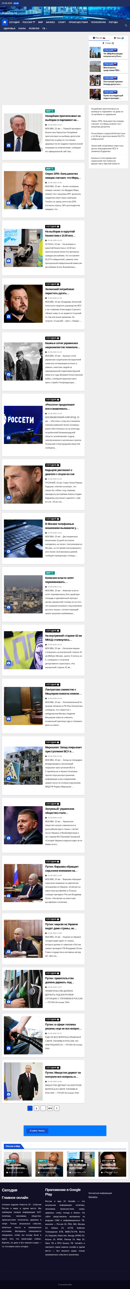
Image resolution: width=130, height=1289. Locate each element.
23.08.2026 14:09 (55, 756)
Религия (34, 28)
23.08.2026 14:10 (55, 645)
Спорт (62, 22)
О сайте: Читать (37, 1131)
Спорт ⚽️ (109, 43)
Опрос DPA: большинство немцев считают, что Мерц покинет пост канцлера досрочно (107, 124)
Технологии (98, 22)
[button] (126, 25)
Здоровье (9, 28)
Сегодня (14, 22)
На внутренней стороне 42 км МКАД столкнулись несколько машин (63, 639)
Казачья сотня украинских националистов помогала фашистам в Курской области (64, 347)
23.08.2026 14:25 (55, 125)
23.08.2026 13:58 (55, 875)
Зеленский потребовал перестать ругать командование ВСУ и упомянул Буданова (107, 148)
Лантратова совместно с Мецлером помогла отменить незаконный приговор (63, 693)
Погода (113, 22)
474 (50, 1108)
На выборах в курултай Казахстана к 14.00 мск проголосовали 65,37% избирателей (108, 136)
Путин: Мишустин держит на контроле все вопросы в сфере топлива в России (63, 1076)
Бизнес (50, 22)
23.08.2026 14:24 (55, 240)
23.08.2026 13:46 (55, 1081)
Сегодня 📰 (52, 226)
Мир (40, 22)
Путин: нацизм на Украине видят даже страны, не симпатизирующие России (62, 928)
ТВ (44, 28)
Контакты (93, 1197)
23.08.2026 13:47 (55, 987)
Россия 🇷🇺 (29, 22)
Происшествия (78, 22)
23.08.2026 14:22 (55, 479)
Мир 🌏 (120, 38)
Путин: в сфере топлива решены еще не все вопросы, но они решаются (63, 1028)
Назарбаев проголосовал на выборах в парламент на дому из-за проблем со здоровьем (107, 111)
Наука (22, 28)
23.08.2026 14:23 (55, 352)
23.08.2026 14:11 (55, 587)
